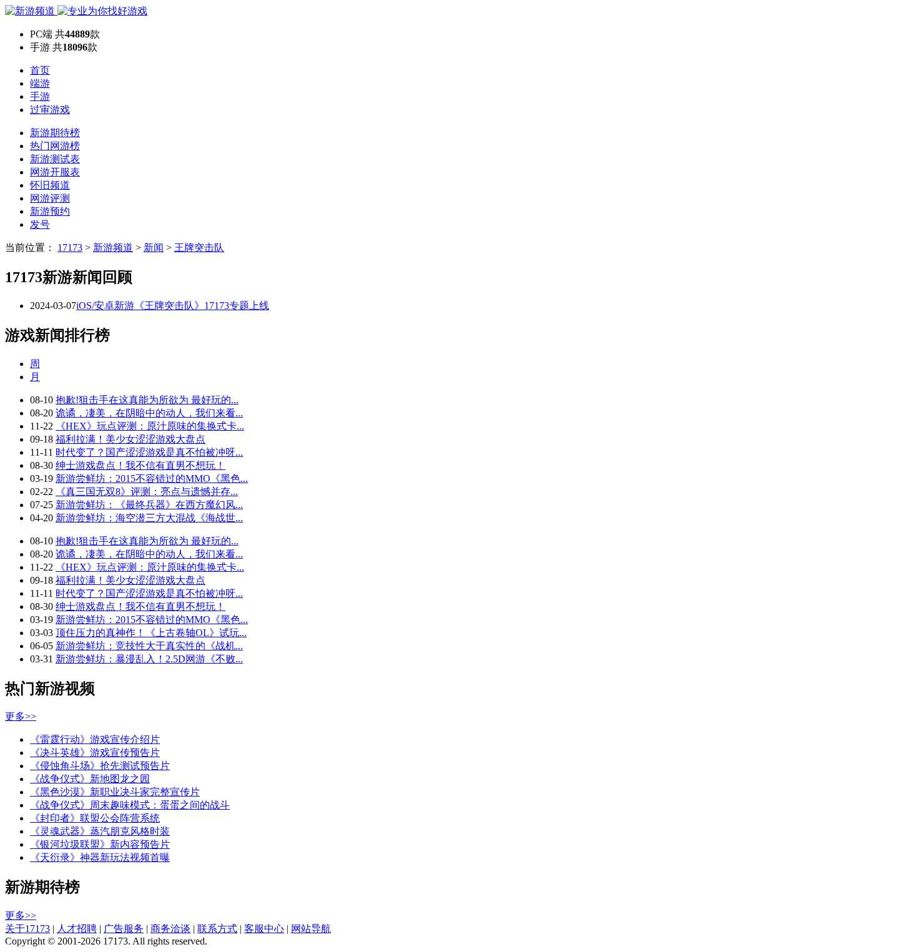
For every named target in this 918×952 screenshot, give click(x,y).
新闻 (154, 247)
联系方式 (217, 928)
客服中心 (264, 928)
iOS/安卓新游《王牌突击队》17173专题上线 (172, 305)
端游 (40, 83)
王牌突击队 (199, 247)
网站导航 (311, 928)
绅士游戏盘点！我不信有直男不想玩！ (140, 465)
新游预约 (50, 211)
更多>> (20, 716)
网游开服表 (55, 172)
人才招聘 (77, 928)
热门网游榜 (55, 145)
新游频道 (113, 247)
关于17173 (27, 928)
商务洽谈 (170, 928)
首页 (40, 70)
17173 (69, 247)
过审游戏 (50, 109)
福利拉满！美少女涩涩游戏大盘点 (130, 439)
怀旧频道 (50, 185)
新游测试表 (55, 159)
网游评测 (50, 198)
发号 (40, 224)
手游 (40, 96)
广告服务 (124, 928)
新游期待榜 (55, 132)
